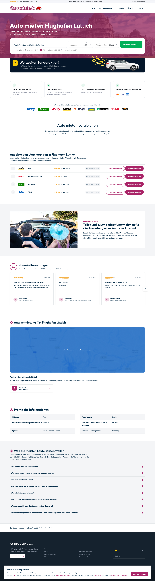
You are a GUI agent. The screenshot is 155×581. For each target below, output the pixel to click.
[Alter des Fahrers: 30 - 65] (41, 50)
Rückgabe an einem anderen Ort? (26, 50)
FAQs (46, 551)
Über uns (47, 549)
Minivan (46, 557)
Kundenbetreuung (105, 8)
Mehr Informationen (115, 168)
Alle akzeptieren (139, 574)
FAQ (93, 8)
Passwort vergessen (85, 551)
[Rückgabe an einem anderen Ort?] (14, 50)
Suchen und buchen (134, 168)
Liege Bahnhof (23, 388)
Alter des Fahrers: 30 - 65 (51, 50)
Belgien (29, 528)
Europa (22, 528)
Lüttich (36, 528)
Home (15, 528)
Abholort (16, 43)
